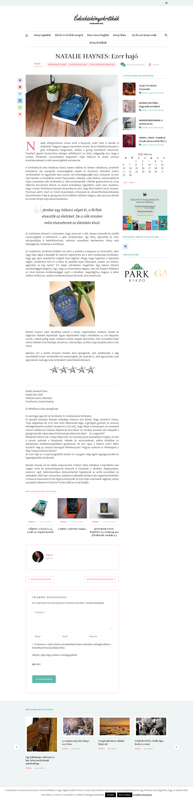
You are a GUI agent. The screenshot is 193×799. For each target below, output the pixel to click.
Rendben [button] (110, 795)
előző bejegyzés (41, 579)
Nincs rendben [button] (124, 795)
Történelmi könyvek (102, 64)
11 (156, 164)
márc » (132, 182)
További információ (142, 794)
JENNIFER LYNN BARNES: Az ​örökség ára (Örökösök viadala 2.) (104, 532)
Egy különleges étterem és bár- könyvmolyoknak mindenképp (40, 760)
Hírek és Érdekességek (69, 35)
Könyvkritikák (98, 42)
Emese (63, 521)
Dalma (95, 521)
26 (162, 171)
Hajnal (37, 63)
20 (124, 171)
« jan (125, 182)
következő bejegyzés (100, 579)
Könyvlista (119, 35)
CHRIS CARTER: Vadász (72, 529)
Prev (126, 272)
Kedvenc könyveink (144, 35)
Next (163, 272)
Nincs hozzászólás (136, 64)
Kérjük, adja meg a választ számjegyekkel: (55, 655)
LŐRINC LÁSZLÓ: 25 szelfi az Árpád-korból (40, 530)
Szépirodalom (78, 64)
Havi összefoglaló (98, 35)
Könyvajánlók (42, 35)
